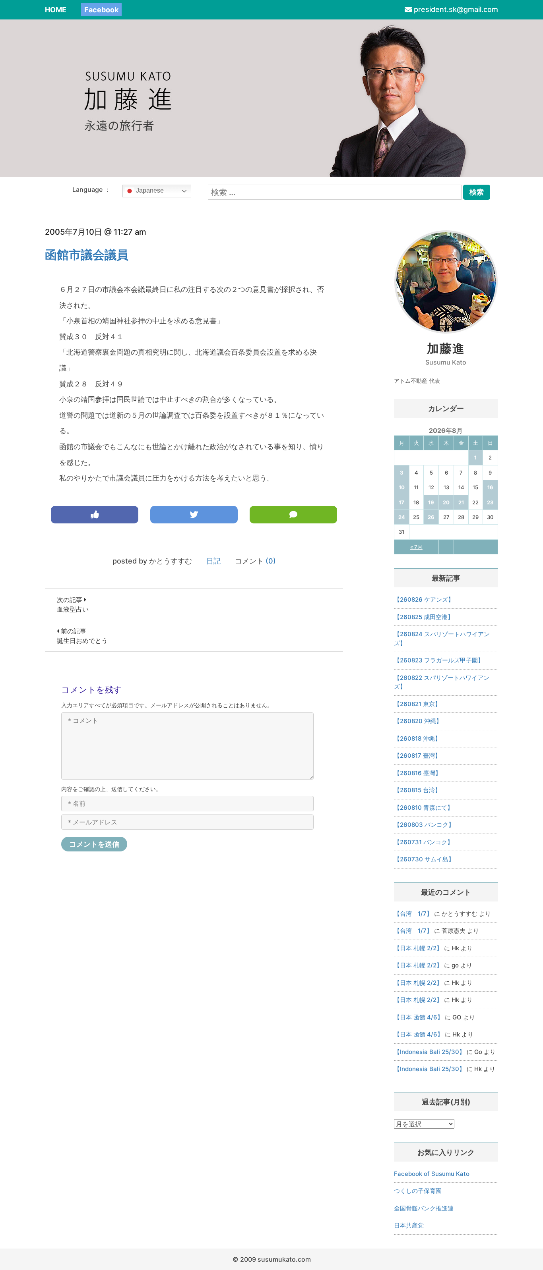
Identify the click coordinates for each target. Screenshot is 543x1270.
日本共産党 (409, 1225)
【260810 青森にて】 (423, 807)
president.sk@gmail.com (456, 9)
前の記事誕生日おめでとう (82, 636)
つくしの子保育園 (418, 1191)
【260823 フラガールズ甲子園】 (439, 660)
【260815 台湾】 (417, 790)
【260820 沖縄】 (418, 721)
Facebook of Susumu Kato (431, 1173)
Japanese (149, 190)
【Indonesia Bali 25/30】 (429, 1052)
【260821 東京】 (417, 704)
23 (490, 502)
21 (461, 502)
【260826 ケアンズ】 (424, 599)
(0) (271, 561)
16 (490, 487)
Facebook (101, 10)
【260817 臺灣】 (417, 755)
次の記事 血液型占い (73, 604)
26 (431, 517)
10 (402, 487)
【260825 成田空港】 (424, 617)
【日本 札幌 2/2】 (418, 948)
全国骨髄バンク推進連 (424, 1208)
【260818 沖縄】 (417, 738)
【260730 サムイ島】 (424, 859)
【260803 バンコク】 (424, 824)
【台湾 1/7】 (413, 913)
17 (401, 502)
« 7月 (416, 547)
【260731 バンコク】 (423, 842)
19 (431, 502)
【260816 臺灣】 (417, 773)
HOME (55, 10)
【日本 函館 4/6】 (418, 1017)
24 (401, 517)
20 (446, 502)
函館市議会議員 (86, 254)
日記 (213, 561)
